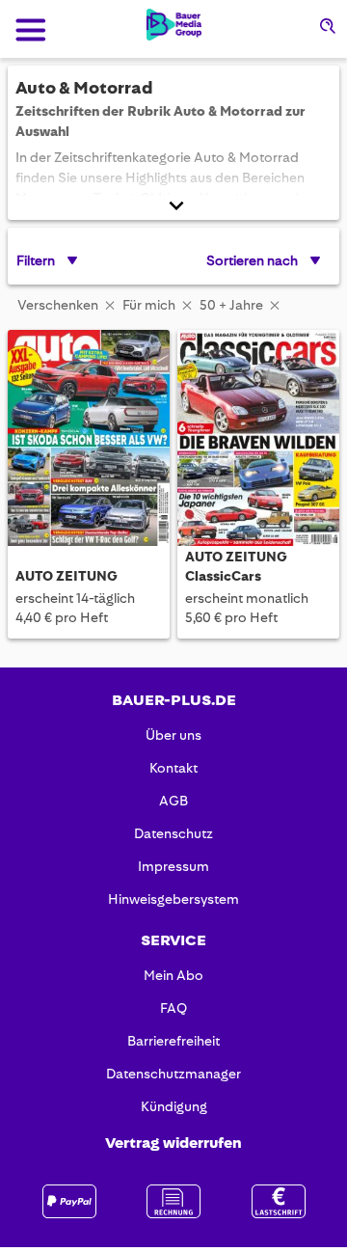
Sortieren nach (252, 260)
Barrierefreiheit (173, 1040)
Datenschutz (173, 833)
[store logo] (174, 25)
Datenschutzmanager (173, 1073)
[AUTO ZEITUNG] (89, 440)
